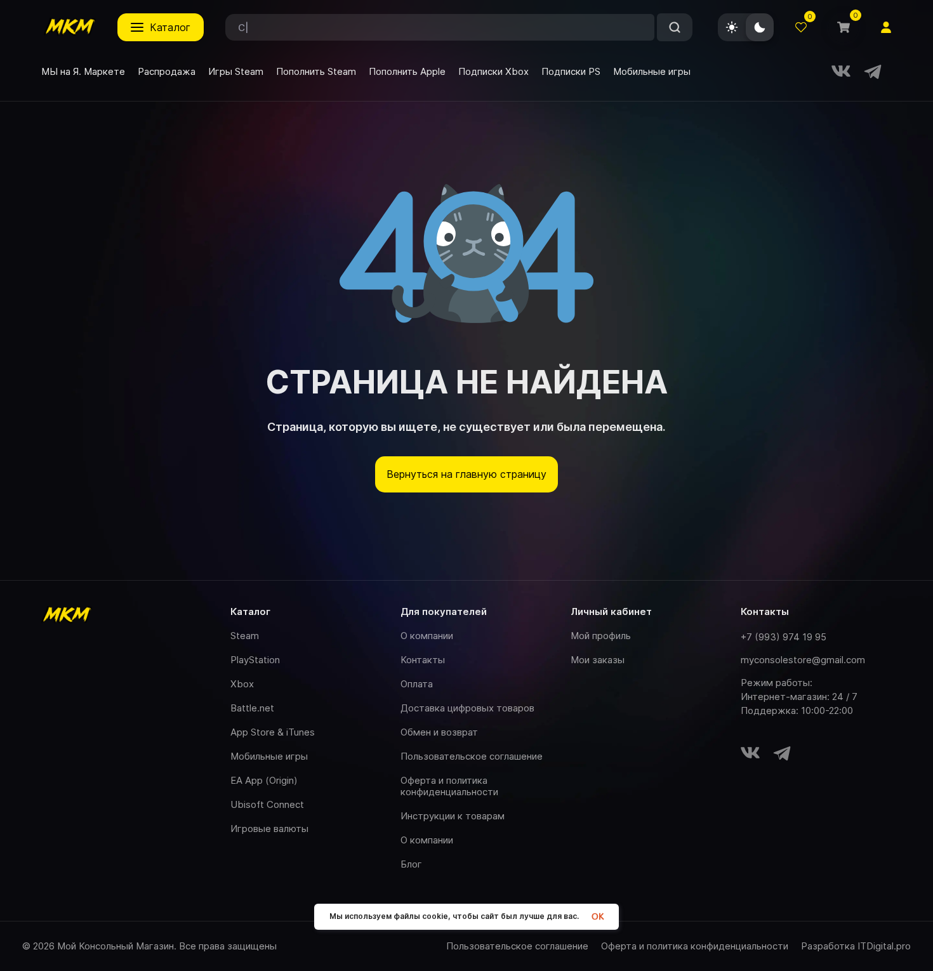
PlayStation (255, 660)
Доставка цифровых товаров (467, 708)
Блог (411, 864)
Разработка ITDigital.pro (856, 946)
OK (598, 916)
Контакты (422, 660)
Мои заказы (598, 660)
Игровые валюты (269, 828)
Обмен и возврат (439, 732)
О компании (426, 636)
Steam (244, 636)
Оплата (416, 684)
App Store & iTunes (272, 732)
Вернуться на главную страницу (466, 474)
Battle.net (252, 708)
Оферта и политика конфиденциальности (449, 786)
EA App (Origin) (264, 780)
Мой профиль (601, 636)
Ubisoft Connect (267, 804)
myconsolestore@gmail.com (803, 660)
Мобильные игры (269, 756)
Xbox (242, 684)
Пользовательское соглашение (471, 756)
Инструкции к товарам (452, 816)
